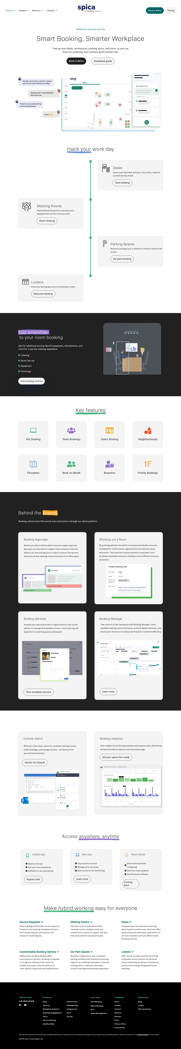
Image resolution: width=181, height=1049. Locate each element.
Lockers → (127, 951)
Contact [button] (117, 1009)
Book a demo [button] (155, 10)
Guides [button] (141, 1005)
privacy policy (142, 1035)
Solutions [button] (23, 10)
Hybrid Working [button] (96, 1006)
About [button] (116, 1001)
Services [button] (46, 1005)
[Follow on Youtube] (25, 1005)
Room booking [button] (47, 220)
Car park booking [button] (122, 258)
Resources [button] (36, 10)
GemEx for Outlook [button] (35, 762)
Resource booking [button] (43, 293)
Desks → (126, 922)
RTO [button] (92, 1009)
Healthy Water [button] (49, 1024)
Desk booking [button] (122, 182)
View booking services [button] (31, 380)
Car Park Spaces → (81, 951)
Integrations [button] (72, 1009)
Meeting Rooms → (81, 922)
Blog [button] (140, 1001)
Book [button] (45, 1001)
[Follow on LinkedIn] (20, 1005)
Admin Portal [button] (72, 1001)
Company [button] (50, 10)
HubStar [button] (117, 1013)
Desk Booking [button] (96, 1001)
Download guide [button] (103, 61)
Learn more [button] (108, 691)
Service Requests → (31, 922)
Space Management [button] (98, 1013)
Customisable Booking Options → (39, 951)
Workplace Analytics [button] (51, 1009)
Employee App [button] (72, 1005)
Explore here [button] (33, 879)
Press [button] (116, 1020)
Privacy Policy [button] (120, 1024)
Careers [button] (117, 1005)
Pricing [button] (170, 10)
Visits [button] (45, 1016)
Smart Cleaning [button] (49, 1020)
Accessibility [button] (119, 1027)
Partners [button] (117, 1016)
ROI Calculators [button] (144, 1009)
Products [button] (9, 10)
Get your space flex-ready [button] (115, 757)
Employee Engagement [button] (52, 1013)
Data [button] (69, 1013)
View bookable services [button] (38, 692)
